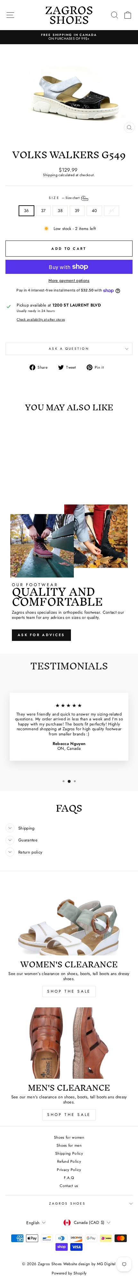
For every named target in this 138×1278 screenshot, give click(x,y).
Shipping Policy (69, 1153)
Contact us (69, 1185)
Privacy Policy (69, 1169)
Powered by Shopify (69, 1273)
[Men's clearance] (69, 1043)
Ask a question (69, 348)
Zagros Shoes (67, 1203)
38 (60, 211)
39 (77, 211)
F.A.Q (69, 1177)
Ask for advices (41, 634)
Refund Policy (69, 1161)
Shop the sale (69, 1115)
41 (111, 211)
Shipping (50, 175)
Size (64, 198)
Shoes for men (69, 1145)
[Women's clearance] (69, 919)
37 (43, 211)
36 (26, 211)
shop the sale (69, 991)
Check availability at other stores (41, 320)
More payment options (68, 280)
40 (94, 211)
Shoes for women (69, 1137)
